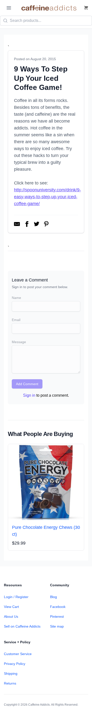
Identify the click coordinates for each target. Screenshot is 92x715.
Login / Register (16, 597)
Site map (57, 626)
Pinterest (57, 616)
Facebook (58, 607)
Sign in (29, 395)
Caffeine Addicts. (39, 704)
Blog (53, 597)
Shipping (10, 673)
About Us (11, 616)
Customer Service (18, 654)
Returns (10, 683)
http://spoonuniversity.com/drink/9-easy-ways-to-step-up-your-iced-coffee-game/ (47, 196)
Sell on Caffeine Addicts (22, 626)
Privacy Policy (14, 664)
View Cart (11, 607)
